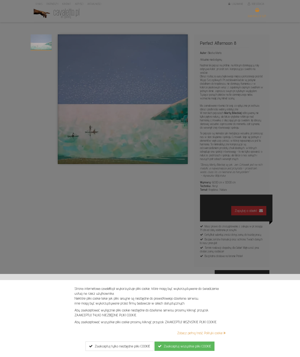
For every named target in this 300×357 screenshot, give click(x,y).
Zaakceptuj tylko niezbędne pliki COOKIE (121, 346)
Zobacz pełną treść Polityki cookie (200, 333)
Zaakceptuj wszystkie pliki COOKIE (186, 346)
